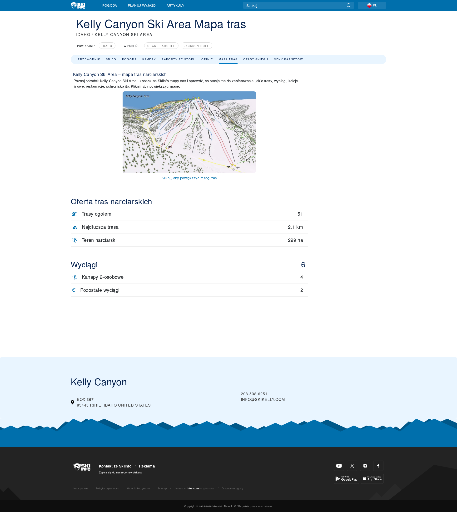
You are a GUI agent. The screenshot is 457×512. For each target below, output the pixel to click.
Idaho (107, 46)
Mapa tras (228, 59)
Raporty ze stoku (179, 59)
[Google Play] (346, 478)
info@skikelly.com (263, 399)
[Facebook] (378, 466)
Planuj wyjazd (142, 5)
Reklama (147, 466)
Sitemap (162, 488)
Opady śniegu (255, 59)
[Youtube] (339, 466)
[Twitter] (352, 466)
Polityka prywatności (107, 488)
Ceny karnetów (288, 59)
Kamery (149, 59)
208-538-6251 (254, 393)
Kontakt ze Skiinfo (115, 466)
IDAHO (83, 34)
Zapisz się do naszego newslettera (120, 472)
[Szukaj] (348, 5)
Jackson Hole (196, 46)
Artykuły (175, 5)
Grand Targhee (161, 46)
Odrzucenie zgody (232, 488)
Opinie (207, 59)
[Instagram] (365, 466)
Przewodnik (89, 59)
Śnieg (111, 59)
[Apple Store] (372, 478)
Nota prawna (81, 488)
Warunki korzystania (138, 488)
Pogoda (109, 5)
